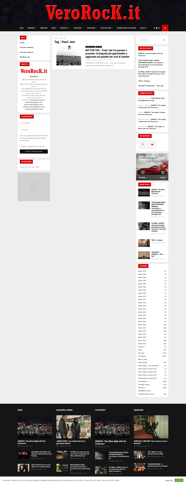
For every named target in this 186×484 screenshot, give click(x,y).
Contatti (143, 28)
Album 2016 (142, 312)
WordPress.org (25, 57)
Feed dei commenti (26, 52)
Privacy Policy (32, 138)
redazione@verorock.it (37, 100)
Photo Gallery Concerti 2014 (147, 375)
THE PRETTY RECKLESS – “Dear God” (151, 86)
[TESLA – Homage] (144, 243)
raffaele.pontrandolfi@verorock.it (34, 107)
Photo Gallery (106, 28)
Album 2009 (142, 293)
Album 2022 (142, 331)
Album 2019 (142, 321)
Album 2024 (142, 337)
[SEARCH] (164, 40)
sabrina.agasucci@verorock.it (33, 105)
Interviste (64, 28)
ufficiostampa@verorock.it (33, 102)
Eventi (53, 28)
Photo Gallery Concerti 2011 (147, 369)
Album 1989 (142, 284)
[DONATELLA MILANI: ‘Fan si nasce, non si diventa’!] (151, 426)
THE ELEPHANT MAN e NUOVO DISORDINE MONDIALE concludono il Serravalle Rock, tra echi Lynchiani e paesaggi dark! (150, 63)
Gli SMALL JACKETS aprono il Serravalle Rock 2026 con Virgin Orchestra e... (118, 469)
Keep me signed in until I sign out (33, 146)
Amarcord (44, 28)
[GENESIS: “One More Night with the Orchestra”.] (144, 192)
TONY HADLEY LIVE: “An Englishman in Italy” (151, 99)
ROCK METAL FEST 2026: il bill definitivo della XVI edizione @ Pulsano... (41, 454)
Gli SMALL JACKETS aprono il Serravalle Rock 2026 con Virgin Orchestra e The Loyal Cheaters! (152, 74)
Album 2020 (142, 325)
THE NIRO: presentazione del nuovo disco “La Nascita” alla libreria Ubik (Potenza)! (79, 454)
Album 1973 (142, 271)
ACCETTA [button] (179, 480)
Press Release (142, 381)
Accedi (22, 43)
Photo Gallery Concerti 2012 (147, 372)
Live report (100, 410)
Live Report (77, 28)
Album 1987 (142, 281)
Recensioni (91, 28)
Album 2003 (142, 290)
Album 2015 (142, 309)
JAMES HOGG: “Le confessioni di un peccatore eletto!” (70, 442)
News (140, 359)
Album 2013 (142, 303)
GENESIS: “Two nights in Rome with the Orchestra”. (152, 106)
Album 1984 (142, 277)
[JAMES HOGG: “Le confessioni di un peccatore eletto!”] (73, 426)
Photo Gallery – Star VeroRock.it (148, 366)
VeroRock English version (126, 28)
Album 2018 (142, 318)
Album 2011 (142, 296)
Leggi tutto (169, 480)
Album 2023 (142, 334)
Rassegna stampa (90, 46)
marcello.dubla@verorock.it (34, 109)
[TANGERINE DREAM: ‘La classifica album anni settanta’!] (140, 467)
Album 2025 (142, 340)
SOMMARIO (31, 28)
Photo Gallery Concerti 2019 (147, 378)
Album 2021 (142, 328)
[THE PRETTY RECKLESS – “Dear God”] (144, 255)
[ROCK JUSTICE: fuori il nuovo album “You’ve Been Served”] (23, 468)
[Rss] (159, 28)
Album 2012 (142, 299)
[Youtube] (157, 28)
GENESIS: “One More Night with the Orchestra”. (158, 191)
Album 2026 (142, 344)
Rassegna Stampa (64, 410)
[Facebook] (155, 28)
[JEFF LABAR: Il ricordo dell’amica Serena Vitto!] (140, 455)
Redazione (90, 60)
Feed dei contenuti (26, 47)
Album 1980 (142, 274)
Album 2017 (142, 315)
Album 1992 (142, 287)
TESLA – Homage (144, 81)
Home (21, 28)
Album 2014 (142, 306)
